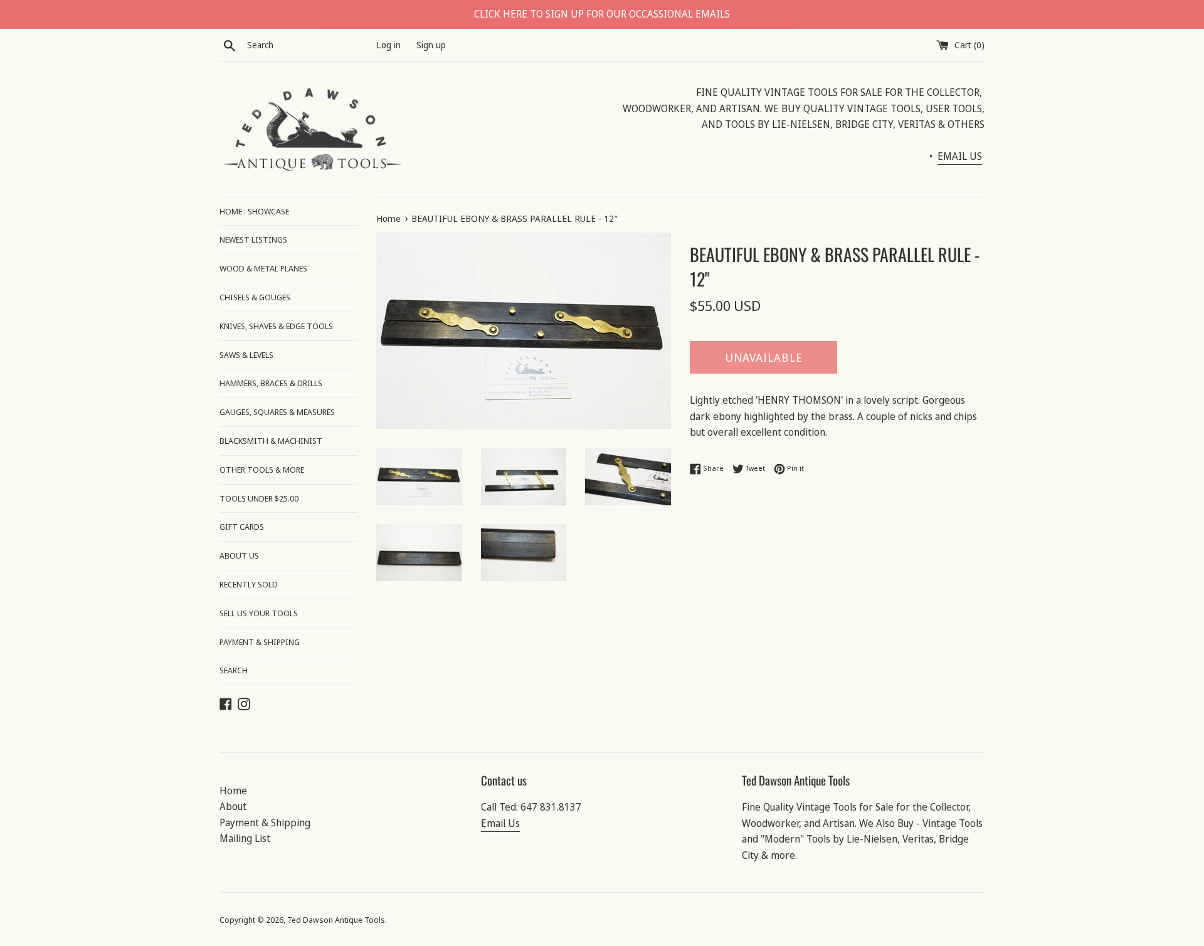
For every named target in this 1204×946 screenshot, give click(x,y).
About (232, 806)
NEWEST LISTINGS (253, 239)
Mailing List (244, 838)
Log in (388, 45)
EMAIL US (959, 156)
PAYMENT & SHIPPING (259, 642)
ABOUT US (239, 555)
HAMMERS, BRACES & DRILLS (270, 383)
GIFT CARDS (241, 526)
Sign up (431, 45)
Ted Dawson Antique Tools (336, 919)
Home (233, 790)
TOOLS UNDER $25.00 (258, 498)
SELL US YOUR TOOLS (258, 613)
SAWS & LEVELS (246, 354)
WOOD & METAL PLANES (263, 268)
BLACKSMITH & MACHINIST (270, 440)
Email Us (500, 823)
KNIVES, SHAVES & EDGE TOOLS (276, 326)
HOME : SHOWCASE (254, 211)
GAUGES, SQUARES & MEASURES (277, 412)
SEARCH (233, 670)
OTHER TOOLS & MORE (261, 469)
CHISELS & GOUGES (254, 297)
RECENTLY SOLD (248, 584)
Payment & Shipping (264, 822)
